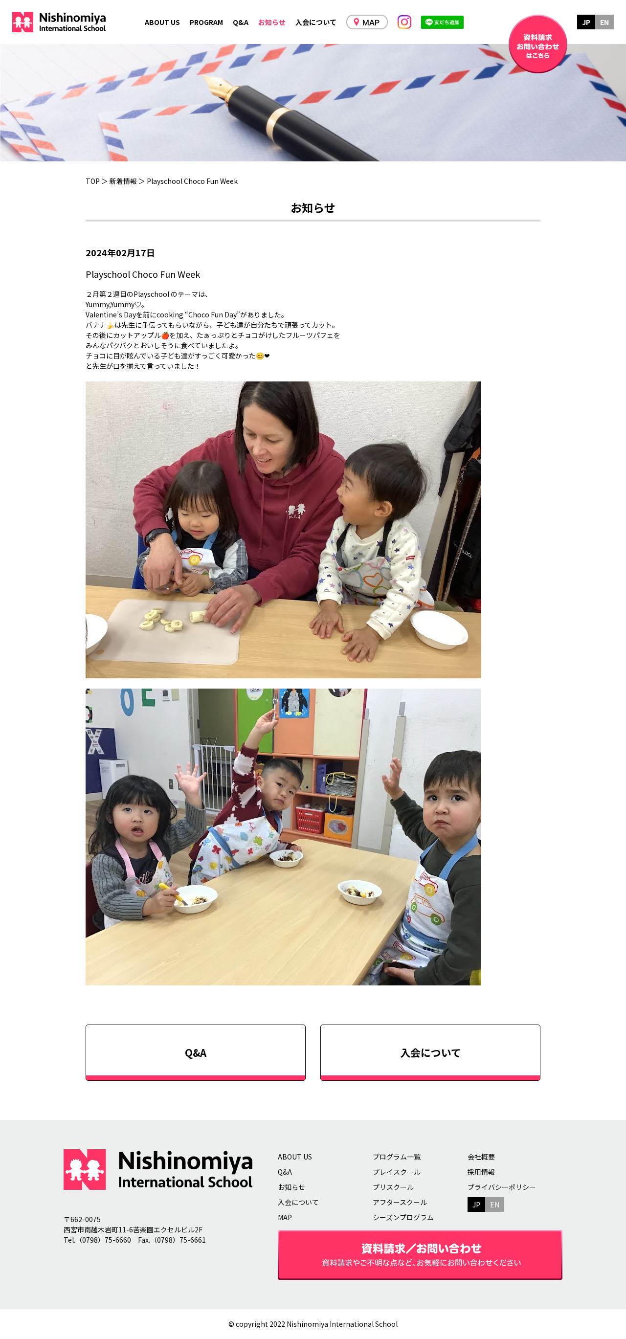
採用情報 (481, 1172)
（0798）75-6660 (103, 1240)
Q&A (240, 22)
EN (604, 22)
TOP (93, 181)
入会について (315, 22)
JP (586, 22)
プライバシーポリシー (502, 1187)
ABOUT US (162, 22)
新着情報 (123, 181)
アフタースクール (400, 1202)
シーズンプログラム (403, 1217)
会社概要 (481, 1156)
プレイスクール (397, 1172)
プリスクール (393, 1187)
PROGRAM (206, 22)
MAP (285, 1217)
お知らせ (272, 22)
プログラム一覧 (397, 1156)
